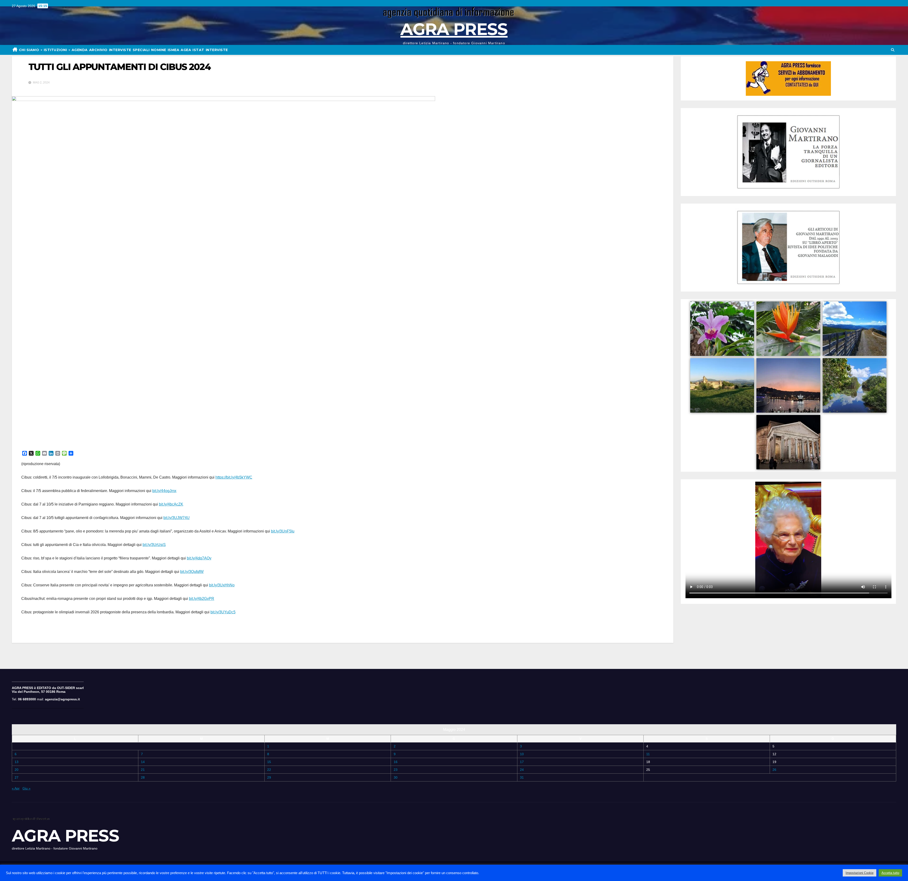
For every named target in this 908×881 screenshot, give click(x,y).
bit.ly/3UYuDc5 (223, 612)
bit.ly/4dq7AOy (199, 558)
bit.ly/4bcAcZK (171, 504)
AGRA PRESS (453, 29)
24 (522, 770)
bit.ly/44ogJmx (164, 491)
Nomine (158, 50)
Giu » (26, 788)
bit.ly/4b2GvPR (201, 599)
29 (269, 777)
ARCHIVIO (98, 50)
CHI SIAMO (29, 50)
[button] (892, 50)
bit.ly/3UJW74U (176, 518)
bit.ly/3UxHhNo (222, 585)
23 (395, 770)
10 (522, 754)
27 (16, 777)
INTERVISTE (120, 50)
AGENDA (80, 50)
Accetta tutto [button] (890, 873)
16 (395, 762)
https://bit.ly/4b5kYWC (233, 477)
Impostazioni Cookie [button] (859, 873)
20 (16, 770)
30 (395, 777)
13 (16, 762)
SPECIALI (141, 50)
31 (522, 777)
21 (143, 770)
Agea (186, 50)
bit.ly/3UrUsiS (154, 545)
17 (522, 762)
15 (269, 762)
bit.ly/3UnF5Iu (282, 531)
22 (269, 770)
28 (143, 777)
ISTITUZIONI (56, 50)
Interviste (217, 50)
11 (648, 754)
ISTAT (198, 50)
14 (143, 762)
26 (774, 770)
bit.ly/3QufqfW (192, 572)
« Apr (16, 788)
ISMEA (173, 50)
